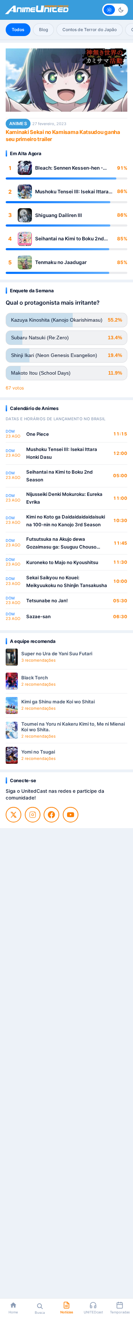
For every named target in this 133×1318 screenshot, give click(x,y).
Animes (18, 123)
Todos (18, 29)
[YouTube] (70, 814)
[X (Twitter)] (13, 814)
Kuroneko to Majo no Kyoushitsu (62, 562)
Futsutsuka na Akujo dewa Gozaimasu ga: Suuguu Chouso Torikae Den (61, 543)
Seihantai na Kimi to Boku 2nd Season (69, 239)
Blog (43, 29)
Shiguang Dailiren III (58, 215)
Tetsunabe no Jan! (47, 600)
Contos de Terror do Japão (89, 29)
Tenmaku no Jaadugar (61, 262)
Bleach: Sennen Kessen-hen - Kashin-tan (69, 168)
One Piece (37, 434)
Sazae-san (38, 616)
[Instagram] (32, 814)
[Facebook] (51, 814)
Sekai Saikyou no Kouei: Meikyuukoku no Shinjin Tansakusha (66, 581)
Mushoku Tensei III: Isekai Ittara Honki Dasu (72, 192)
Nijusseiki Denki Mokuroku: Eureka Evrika (64, 498)
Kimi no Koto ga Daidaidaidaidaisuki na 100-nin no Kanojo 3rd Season (65, 520)
